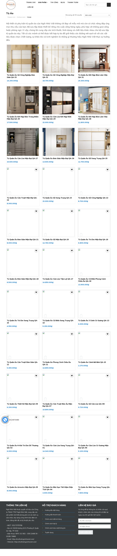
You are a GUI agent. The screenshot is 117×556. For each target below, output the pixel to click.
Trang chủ (31, 2)
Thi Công (54, 2)
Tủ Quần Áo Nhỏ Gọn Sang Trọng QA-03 (94, 488)
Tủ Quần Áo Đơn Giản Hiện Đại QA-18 (23, 279)
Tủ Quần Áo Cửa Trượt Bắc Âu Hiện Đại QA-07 (57, 405)
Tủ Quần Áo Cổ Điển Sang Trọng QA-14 (58, 321)
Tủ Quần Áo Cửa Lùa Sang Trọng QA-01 (58, 446)
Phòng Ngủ (21, 17)
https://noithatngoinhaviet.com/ (25, 542)
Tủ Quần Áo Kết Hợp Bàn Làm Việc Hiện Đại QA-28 (93, 118)
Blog (63, 2)
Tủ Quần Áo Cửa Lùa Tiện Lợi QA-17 (58, 279)
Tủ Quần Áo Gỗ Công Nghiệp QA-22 (93, 198)
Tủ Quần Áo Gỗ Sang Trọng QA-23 (57, 198)
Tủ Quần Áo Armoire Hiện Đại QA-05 (22, 487)
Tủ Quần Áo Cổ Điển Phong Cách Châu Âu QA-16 (92, 280)
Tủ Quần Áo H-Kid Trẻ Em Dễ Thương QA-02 (22, 446)
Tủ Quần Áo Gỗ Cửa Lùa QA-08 (91, 404)
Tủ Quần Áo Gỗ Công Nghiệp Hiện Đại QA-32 (58, 76)
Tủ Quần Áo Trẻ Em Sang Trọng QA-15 (22, 321)
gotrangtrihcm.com (54, 552)
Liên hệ (30, 7)
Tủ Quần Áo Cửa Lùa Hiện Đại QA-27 (22, 158)
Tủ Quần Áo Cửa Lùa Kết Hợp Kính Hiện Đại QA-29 (57, 118)
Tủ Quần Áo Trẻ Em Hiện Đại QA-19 (93, 239)
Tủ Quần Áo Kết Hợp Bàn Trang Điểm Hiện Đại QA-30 (23, 118)
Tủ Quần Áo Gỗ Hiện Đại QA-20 (56, 239)
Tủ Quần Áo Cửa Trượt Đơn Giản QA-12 (22, 363)
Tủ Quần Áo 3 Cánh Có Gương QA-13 (93, 320)
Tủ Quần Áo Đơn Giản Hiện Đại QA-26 (58, 158)
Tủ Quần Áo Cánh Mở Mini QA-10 (92, 362)
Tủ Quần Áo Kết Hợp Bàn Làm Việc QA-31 (93, 76)
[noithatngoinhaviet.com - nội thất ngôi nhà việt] (14, 4)
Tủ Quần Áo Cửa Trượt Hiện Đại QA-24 (22, 199)
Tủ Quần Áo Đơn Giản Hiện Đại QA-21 (22, 239)
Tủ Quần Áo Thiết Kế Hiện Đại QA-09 (22, 404)
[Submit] (109, 5)
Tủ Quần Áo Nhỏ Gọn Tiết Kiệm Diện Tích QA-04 (58, 488)
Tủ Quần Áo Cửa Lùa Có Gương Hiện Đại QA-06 (93, 446)
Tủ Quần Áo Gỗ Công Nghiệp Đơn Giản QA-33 (21, 76)
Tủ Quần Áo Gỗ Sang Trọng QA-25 (92, 158)
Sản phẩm (42, 2)
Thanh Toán (72, 2)
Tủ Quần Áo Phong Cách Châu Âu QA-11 (57, 363)
